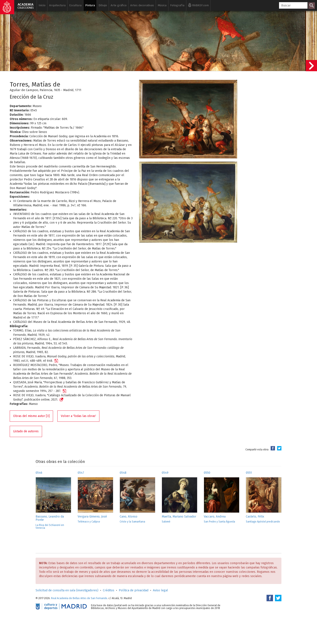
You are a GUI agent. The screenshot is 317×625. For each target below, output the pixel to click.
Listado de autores (26, 431)
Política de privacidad (133, 590)
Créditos (108, 590)
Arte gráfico (119, 5)
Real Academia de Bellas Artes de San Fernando (79, 598)
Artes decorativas (142, 5)
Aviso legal (160, 590)
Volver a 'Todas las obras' (78, 416)
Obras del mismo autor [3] (31, 416)
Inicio (42, 5)
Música (162, 5)
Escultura (75, 5)
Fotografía (177, 5)
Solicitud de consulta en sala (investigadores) (67, 590)
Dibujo (103, 5)
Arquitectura (57, 5)
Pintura (90, 5)
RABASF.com (200, 5)
